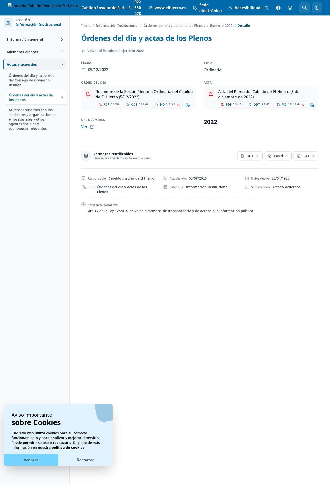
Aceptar (31, 460)
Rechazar (85, 460)
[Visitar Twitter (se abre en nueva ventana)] (266, 7)
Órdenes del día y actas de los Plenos (174, 25)
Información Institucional (117, 25)
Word (278, 155)
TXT (306, 155)
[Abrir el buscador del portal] (304, 7)
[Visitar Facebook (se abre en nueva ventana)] (278, 7)
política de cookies (68, 447)
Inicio (86, 25)
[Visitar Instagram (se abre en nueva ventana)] (290, 7)
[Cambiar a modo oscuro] (317, 7)
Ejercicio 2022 (221, 25)
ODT (250, 155)
